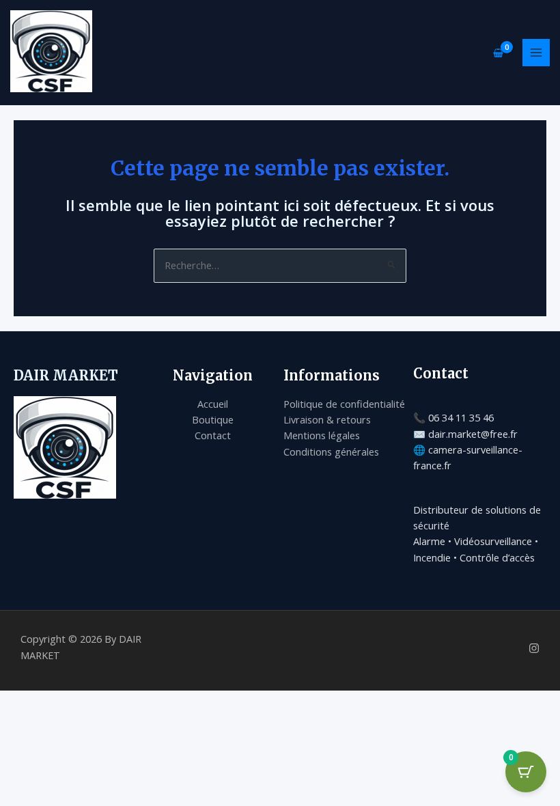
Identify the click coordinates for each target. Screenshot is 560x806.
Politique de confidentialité (344, 404)
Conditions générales (331, 451)
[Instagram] (534, 648)
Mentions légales (321, 435)
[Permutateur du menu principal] (536, 52)
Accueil (212, 404)
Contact (213, 435)
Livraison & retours (327, 419)
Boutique (213, 419)
